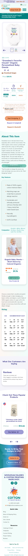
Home (3, 13)
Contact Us (13, 458)
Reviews (5, 538)
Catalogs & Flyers (8, 528)
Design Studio (14, 10)
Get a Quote (6, 519)
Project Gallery (7, 536)
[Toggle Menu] (24, 10)
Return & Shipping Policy (9, 514)
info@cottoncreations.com (15, 505)
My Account (6, 5)
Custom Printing (7, 533)
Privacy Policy (11, 550)
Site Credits (7, 547)
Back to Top (13, 544)
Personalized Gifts (11, 13)
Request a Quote (13, 127)
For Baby (20, 13)
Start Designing (13, 118)
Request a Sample (13, 123)
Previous (4, 50)
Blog (4, 511)
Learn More (19, 1)
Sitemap (18, 550)
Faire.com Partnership (17, 547)
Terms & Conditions (14, 552)
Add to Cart (13, 278)
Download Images (10, 73)
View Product (13, 281)
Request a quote (9, 108)
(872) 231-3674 (14, 503)
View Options (12, 432)
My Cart (23, 5)
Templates (6, 530)
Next (23, 50)
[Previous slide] (11, 442)
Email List (5, 517)
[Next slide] (16, 442)
